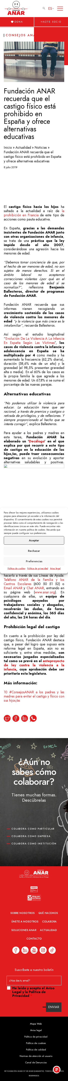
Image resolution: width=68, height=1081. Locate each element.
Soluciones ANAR (23, 930)
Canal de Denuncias (36, 1062)
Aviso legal (55, 568)
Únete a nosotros (24, 921)
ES (50, 8)
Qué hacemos (48, 913)
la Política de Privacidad (29, 993)
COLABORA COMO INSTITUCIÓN (34, 843)
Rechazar (34, 551)
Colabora (49, 921)
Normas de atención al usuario (36, 1056)
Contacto (34, 938)
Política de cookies (16, 568)
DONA (19, 22)
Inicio (8, 147)
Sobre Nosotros (22, 913)
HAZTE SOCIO (51, 22)
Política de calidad (36, 1049)
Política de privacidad (37, 568)
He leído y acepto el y (33, 992)
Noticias (41, 147)
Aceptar (34, 540)
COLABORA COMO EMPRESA (31, 836)
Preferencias (34, 561)
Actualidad (23, 147)
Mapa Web (36, 1024)
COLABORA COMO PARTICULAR (33, 829)
